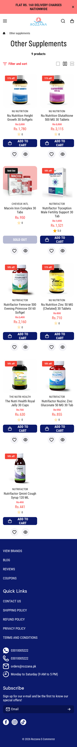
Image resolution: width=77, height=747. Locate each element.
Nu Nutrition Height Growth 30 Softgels (20, 117)
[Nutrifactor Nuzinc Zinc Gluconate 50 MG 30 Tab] (57, 376)
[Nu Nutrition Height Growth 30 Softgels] (20, 91)
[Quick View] (25, 154)
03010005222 (19, 650)
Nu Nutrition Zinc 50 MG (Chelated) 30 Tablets (57, 306)
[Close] (73, 7)
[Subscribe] (69, 709)
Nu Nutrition (20, 111)
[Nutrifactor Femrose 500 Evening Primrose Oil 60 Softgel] (20, 280)
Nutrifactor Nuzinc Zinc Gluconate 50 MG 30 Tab (57, 403)
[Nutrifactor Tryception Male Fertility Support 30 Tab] (57, 183)
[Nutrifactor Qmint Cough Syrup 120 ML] (20, 469)
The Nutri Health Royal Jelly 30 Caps (20, 403)
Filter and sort (17, 64)
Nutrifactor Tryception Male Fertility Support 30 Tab (57, 212)
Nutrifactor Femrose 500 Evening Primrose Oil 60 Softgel (20, 308)
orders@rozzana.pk (23, 666)
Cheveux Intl (20, 204)
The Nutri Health (20, 397)
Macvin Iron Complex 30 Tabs (20, 210)
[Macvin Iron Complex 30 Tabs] (20, 183)
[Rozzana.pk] (38, 21)
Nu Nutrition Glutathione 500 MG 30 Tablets (57, 117)
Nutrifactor (57, 204)
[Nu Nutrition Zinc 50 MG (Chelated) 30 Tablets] (57, 280)
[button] (72, 21)
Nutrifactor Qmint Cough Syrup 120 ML (20, 495)
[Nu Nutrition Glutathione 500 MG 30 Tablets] (57, 91)
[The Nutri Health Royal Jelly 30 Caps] (20, 376)
